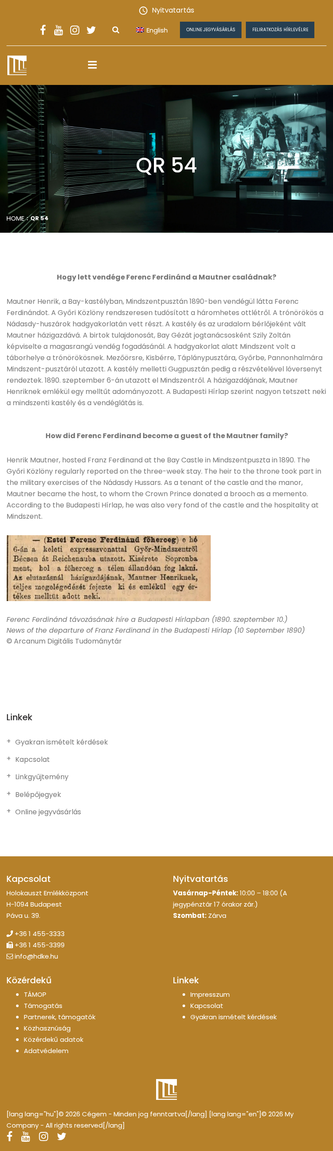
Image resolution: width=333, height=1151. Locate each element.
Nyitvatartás (173, 10)
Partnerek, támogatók (59, 1016)
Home (15, 218)
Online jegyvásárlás (210, 29)
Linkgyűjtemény (42, 777)
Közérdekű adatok (53, 1039)
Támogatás (43, 1005)
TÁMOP (35, 994)
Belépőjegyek (38, 795)
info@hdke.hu (36, 956)
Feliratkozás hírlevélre (280, 29)
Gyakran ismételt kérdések (61, 742)
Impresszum (210, 994)
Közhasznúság (47, 1028)
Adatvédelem (46, 1050)
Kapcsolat (32, 759)
